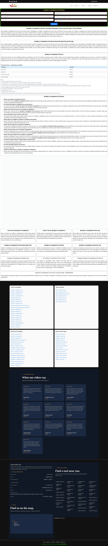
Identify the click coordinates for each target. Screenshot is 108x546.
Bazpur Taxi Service (60, 494)
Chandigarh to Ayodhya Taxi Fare (18, 347)
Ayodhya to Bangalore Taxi (16, 309)
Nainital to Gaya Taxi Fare (61, 355)
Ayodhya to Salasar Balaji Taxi (17, 323)
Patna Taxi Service (93, 497)
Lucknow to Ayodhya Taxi (16, 334)
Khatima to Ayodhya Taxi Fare (17, 353)
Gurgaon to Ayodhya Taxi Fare (17, 349)
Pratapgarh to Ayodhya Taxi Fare (18, 357)
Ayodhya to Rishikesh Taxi (16, 301)
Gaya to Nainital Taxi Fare (61, 295)
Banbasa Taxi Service (58, 489)
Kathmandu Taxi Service (81, 486)
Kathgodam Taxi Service (81, 482)
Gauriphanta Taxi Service (70, 486)
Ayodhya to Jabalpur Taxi (16, 315)
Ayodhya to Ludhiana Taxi (16, 317)
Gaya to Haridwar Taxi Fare (61, 292)
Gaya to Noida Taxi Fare (61, 297)
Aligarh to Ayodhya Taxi (16, 343)
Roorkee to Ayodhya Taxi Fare (17, 361)
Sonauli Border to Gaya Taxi (61, 342)
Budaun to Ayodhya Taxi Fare (17, 345)
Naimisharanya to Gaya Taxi (61, 345)
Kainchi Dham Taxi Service (71, 506)
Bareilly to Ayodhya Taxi (16, 365)
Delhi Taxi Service (59, 506)
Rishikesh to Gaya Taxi (60, 336)
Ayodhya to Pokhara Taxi (16, 299)
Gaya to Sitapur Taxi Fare (61, 299)
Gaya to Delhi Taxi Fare (60, 290)
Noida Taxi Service (82, 510)
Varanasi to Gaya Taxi (60, 340)
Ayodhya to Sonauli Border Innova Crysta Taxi (20, 307)
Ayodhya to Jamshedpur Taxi (17, 295)
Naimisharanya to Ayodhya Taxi (17, 342)
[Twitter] (11, 1)
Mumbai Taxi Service (82, 501)
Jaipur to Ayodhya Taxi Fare (17, 351)
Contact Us (95, 5)
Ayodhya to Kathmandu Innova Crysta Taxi (20, 305)
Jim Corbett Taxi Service (70, 502)
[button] (94, 1)
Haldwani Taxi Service (70, 490)
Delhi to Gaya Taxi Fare (60, 351)
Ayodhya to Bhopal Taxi (16, 311)
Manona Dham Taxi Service (82, 498)
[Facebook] (9, 1)
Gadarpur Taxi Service (70, 482)
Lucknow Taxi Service (81, 494)
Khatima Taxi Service (80, 490)
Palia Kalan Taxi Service (92, 482)
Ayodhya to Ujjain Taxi (15, 326)
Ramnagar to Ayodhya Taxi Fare (17, 359)
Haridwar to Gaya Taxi (60, 338)
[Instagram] (12, 1)
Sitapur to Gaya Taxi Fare (61, 357)
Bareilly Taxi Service (60, 492)
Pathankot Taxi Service (92, 494)
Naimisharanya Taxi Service (82, 505)
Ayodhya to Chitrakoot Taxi (16, 290)
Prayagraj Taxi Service (92, 503)
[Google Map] (16, 1)
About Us (77, 5)
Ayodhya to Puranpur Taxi (16, 321)
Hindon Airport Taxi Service (71, 498)
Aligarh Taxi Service (60, 481)
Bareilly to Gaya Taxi (60, 359)
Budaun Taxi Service (60, 500)
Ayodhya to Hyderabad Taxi (17, 313)
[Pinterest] (14, 1)
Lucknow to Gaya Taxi (60, 334)
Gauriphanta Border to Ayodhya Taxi (18, 340)
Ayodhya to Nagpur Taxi (16, 297)
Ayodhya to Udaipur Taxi (16, 324)
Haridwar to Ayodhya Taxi (16, 336)
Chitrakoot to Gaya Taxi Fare (62, 349)
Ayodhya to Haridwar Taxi (16, 293)
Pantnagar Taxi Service (92, 490)
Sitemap (89, 5)
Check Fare (54, 24)
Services (83, 5)
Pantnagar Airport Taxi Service (92, 486)
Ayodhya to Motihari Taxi (16, 319)
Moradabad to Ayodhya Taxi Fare (18, 355)
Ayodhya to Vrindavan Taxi (16, 303)
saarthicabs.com (49, 490)
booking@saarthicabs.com (47, 487)
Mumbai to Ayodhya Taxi (16, 338)
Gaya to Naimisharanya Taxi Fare (63, 293)
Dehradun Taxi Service (59, 503)
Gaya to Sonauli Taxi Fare (61, 301)
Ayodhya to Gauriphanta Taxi (17, 292)
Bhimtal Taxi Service (60, 497)
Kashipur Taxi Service (70, 510)
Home (71, 5)
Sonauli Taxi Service (93, 510)
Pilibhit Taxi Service (93, 500)
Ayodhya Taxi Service (59, 485)
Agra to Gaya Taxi (59, 347)
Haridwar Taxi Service (70, 494)
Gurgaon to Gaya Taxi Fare (61, 353)
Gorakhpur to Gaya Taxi (61, 343)
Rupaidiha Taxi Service (92, 507)
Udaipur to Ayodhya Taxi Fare (17, 363)
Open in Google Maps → (16, 525)
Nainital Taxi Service (82, 508)
